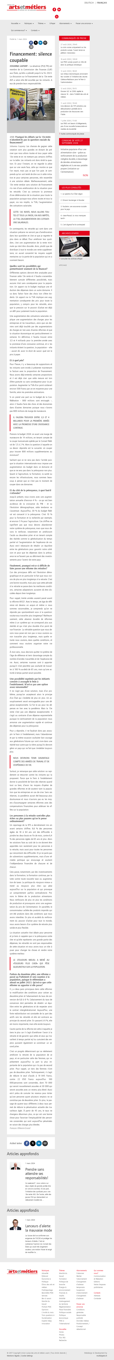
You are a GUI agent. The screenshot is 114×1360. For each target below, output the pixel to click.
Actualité (45, 1273)
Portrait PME (46, 1307)
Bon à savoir (46, 1298)
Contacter (97, 1298)
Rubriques (45, 1271)
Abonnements (81, 1271)
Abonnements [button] (64, 23)
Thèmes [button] (41, 23)
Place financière (65, 1310)
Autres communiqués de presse (72, 134)
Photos (61, 1335)
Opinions (45, 1310)
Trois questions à (48, 1315)
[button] (46, 92)
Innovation (46, 1324)
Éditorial (45, 1276)
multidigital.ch (101, 1356)
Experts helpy (47, 1321)
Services (44, 1296)
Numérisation (47, 1318)
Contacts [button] (34, 30)
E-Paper (52, 23)
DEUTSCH (89, 3)
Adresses (97, 1296)
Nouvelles (62, 1329)
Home (61, 1332)
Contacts (97, 1293)
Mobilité (62, 1298)
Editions (97, 1282)
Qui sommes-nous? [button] (18, 30)
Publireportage (47, 1290)
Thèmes (62, 1271)
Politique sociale (65, 1312)
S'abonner (80, 1273)
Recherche (62, 1340)
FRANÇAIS (102, 3)
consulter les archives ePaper (71, 259)
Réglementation (65, 1307)
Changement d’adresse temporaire (81, 1284)
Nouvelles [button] (15, 23)
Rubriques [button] (28, 23)
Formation (63, 1279)
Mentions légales (13, 1356)
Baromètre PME (47, 1293)
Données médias (82, 1321)
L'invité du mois (48, 1312)
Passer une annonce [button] (83, 23)
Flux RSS (62, 1338)
